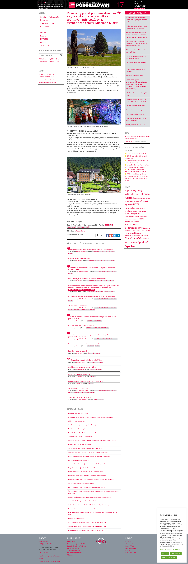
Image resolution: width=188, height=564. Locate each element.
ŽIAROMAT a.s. (129, 546)
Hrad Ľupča (71, 541)
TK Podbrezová (80, 376)
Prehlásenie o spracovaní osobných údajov (50, 557)
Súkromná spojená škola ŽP (76, 544)
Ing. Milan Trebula (81, 251)
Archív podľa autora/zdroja (47, 82)
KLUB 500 (44, 39)
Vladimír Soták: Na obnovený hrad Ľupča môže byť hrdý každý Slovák (87, 522)
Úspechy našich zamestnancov (135, 106)
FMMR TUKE (142, 205)
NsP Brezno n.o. (141, 214)
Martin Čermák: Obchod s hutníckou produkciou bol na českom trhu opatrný (89, 456)
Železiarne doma (109, 260)
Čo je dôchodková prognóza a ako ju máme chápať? (82, 501)
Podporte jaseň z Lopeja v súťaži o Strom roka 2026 (82, 468)
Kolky (101, 362)
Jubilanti (128, 211)
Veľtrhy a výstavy (141, 230)
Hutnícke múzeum (73, 548)
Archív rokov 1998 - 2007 (46, 74)
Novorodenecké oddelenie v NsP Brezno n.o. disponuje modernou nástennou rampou (136, 20)
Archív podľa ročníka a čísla (47, 80)
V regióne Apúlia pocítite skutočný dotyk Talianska (82, 509)
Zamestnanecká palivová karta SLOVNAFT (79, 460)
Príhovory (136, 222)
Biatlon (43, 33)
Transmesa (97, 321)
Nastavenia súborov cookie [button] (169, 557)
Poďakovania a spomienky (131, 219)
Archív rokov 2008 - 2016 (46, 77)
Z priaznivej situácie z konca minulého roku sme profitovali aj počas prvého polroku (136, 44)
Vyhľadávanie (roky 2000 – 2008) (49, 61)
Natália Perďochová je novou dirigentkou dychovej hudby (83, 425)
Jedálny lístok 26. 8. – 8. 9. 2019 (136, 125)
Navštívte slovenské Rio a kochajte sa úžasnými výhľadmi (83, 433)
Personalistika (80, 231)
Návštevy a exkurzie (130, 216)
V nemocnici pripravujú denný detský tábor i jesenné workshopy (85, 471)
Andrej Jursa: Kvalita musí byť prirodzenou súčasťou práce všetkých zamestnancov (90, 417)
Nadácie (127, 214)
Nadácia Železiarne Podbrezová (77, 546)
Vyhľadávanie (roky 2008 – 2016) (49, 59)
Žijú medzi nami (137, 247)
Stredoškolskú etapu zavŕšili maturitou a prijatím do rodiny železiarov (87, 475)
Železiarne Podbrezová (49, 17)
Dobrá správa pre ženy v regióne (77, 429)
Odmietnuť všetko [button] (175, 553)
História (137, 208)
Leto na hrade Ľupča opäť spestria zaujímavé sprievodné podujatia (86, 487)
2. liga (127, 191)
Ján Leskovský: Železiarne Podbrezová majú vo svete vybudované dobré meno (89, 497)
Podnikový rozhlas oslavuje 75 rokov (78, 413)
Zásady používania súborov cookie (170, 549)
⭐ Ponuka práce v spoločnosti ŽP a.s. (137, 154)
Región (43, 36)
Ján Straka (79, 353)
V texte (78, 328)
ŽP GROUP (128, 541)
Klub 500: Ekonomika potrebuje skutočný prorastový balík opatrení (86, 464)
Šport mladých (145, 238)
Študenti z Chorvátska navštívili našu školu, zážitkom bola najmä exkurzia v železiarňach (92, 440)
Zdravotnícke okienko (88, 310)
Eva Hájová (79, 383)
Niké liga (133, 214)
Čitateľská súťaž (133, 238)
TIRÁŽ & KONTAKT (44, 553)
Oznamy (137, 216)
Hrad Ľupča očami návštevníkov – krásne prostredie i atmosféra (85, 530)
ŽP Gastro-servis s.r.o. (82, 399)
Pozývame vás (143, 216)
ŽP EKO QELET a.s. (130, 553)
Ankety (139, 191)
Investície (142, 208)
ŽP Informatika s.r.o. (73, 550)
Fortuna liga (130, 208)
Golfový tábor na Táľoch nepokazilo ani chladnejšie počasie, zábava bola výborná (90, 505)
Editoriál (138, 201)
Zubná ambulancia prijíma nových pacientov (80, 436)
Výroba (127, 233)
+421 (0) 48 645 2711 (45, 544)
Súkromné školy (46, 23)
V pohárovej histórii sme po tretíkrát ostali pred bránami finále (85, 448)
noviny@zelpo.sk (44, 541)
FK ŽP (136, 204)
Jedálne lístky (46, 45)
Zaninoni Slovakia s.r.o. (109, 339)
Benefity (131, 194)
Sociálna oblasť (83, 227)
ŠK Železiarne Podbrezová (75, 553)
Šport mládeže (131, 243)
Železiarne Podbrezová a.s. (133, 544)
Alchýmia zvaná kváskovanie (135, 114)
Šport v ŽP (44, 26)
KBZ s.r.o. (127, 550)
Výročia (131, 233)
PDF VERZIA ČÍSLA (139, 8)
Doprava (137, 198)
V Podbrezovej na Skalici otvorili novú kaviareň (81, 483)
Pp (76, 222)
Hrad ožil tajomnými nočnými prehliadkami (80, 444)
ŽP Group (43, 20)
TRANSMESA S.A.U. (131, 548)
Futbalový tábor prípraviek (134, 75)
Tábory (135, 230)
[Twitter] (114, 235)
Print (100, 235)
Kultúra (143, 211)
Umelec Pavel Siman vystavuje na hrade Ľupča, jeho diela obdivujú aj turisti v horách (91, 479)
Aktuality (132, 191)
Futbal (97, 346)
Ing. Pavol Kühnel (80, 362)
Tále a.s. (70, 555)
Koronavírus (136, 211)
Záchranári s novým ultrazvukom (77, 421)
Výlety (148, 231)
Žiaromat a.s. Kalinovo (101, 328)
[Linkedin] (118, 235)
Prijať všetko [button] (165, 553)
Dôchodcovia (131, 201)
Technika (131, 230)
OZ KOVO (43, 30)
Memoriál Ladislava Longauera (136, 110)
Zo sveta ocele (137, 235)
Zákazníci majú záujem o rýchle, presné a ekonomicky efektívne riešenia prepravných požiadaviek (136, 35)
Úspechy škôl (144, 235)
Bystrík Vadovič (80, 369)
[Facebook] (107, 235)
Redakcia (43, 42)
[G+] (111, 235)
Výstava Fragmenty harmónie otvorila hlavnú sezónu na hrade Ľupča (87, 526)
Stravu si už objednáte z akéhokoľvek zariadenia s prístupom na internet (88, 452)
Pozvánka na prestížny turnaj (76, 518)
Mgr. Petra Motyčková (82, 271)
